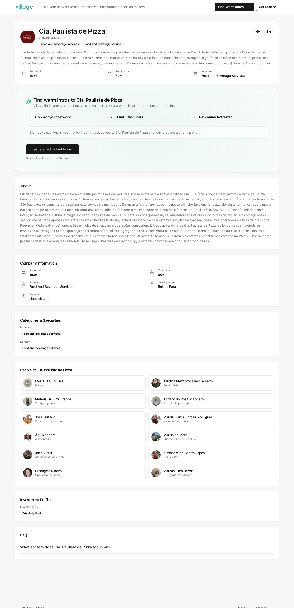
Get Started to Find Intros (52, 149)
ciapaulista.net (40, 298)
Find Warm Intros (231, 7)
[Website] (258, 31)
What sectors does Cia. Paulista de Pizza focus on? (65, 547)
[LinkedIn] (269, 31)
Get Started (267, 7)
